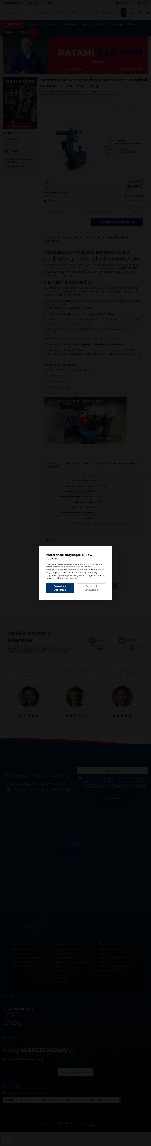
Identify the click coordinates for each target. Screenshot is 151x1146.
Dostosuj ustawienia (91, 588)
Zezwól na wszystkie (60, 588)
